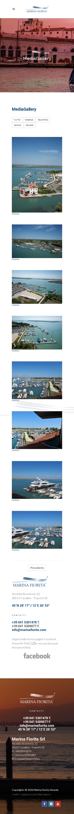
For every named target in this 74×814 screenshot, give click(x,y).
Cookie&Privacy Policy (27, 758)
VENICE (17, 125)
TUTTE (17, 119)
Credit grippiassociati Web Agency (31, 794)
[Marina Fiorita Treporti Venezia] (37, 175)
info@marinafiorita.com (29, 630)
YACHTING (43, 119)
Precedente (37, 567)
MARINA (29, 119)
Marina (15, 214)
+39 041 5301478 (24, 622)
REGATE (30, 125)
